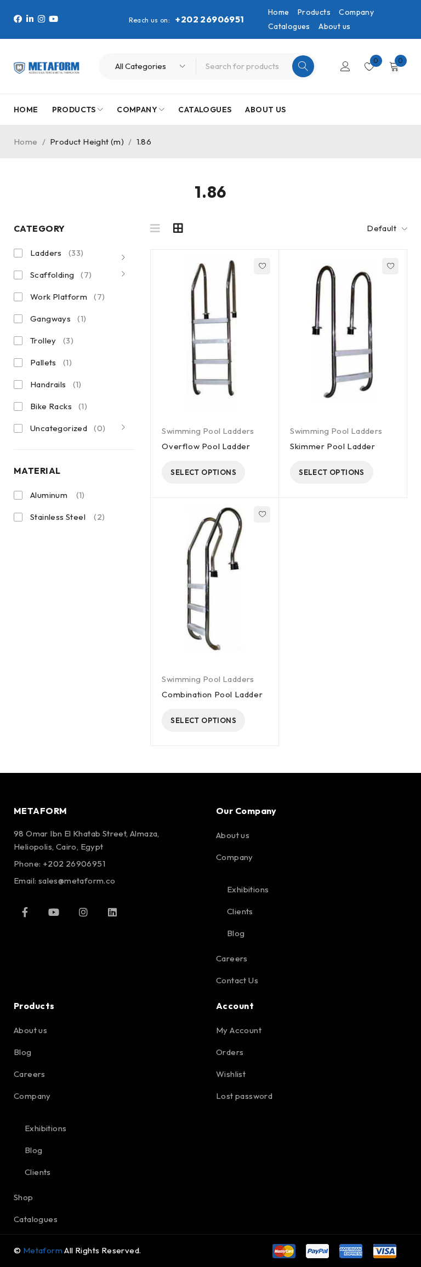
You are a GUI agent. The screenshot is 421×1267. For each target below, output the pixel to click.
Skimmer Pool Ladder (332, 446)
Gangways (58, 318)
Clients (240, 911)
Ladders (56, 253)
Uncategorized (67, 428)
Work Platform (67, 296)
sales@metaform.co (77, 880)
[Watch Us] (54, 912)
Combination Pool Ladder (212, 694)
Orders (229, 1052)
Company (356, 12)
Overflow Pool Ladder (206, 446)
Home (278, 12)
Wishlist (231, 1074)
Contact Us (237, 980)
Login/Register (345, 66)
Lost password (244, 1096)
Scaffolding (61, 275)
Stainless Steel (58, 517)
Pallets (51, 362)
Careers (232, 958)
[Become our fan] (25, 912)
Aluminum (48, 495)
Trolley (51, 340)
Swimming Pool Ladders (208, 431)
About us (334, 26)
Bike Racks (58, 406)
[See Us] (83, 912)
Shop (23, 1197)
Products (314, 12)
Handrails (56, 384)
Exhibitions (248, 889)
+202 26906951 (209, 19)
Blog (236, 933)
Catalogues (289, 26)
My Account (238, 1030)
